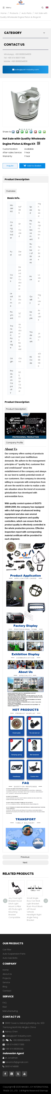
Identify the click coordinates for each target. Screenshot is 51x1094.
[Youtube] (24, 1073)
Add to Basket (34, 165)
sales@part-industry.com (26, 69)
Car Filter (7, 949)
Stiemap (43, 1090)
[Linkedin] (11, 1073)
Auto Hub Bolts (10, 957)
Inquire (10, 165)
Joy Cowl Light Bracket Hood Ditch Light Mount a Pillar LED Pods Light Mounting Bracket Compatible (15, 908)
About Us (7, 974)
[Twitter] (18, 1073)
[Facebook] (5, 1073)
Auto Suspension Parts (14, 953)
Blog (5, 986)
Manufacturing (10, 1011)
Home (6, 969)
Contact (7, 990)
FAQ (5, 1002)
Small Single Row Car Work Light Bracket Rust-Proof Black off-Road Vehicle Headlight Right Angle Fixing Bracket (34, 909)
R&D (5, 1006)
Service (6, 982)
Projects (7, 978)
